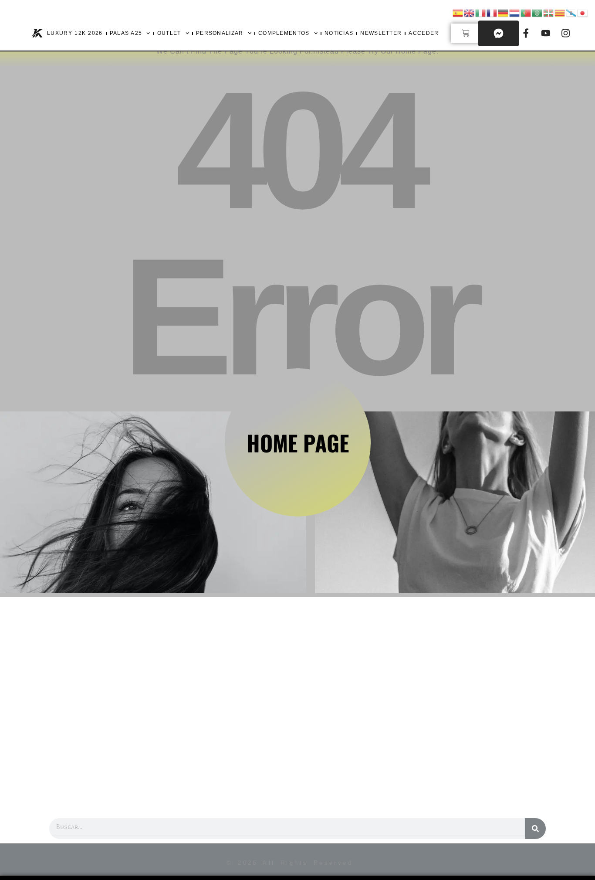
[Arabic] (537, 12)
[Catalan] (560, 12)
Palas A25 (126, 33)
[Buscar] (535, 828)
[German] (503, 12)
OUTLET (169, 33)
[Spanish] (458, 12)
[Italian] (481, 12)
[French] (492, 12)
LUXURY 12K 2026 (75, 33)
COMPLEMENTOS (284, 33)
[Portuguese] (526, 12)
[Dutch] (515, 12)
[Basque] (548, 12)
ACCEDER (424, 33)
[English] (469, 12)
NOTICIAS (339, 33)
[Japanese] (582, 12)
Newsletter (381, 33)
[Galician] (571, 12)
